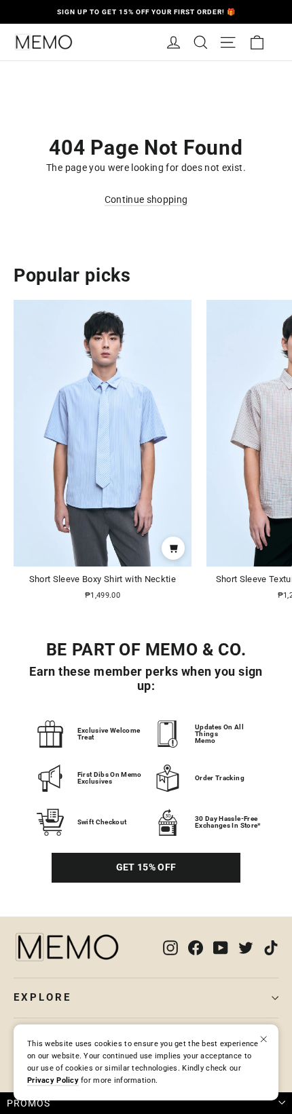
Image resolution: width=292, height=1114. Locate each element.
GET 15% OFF (146, 867)
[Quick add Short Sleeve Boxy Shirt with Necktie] (173, 548)
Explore (42, 997)
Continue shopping (146, 199)
